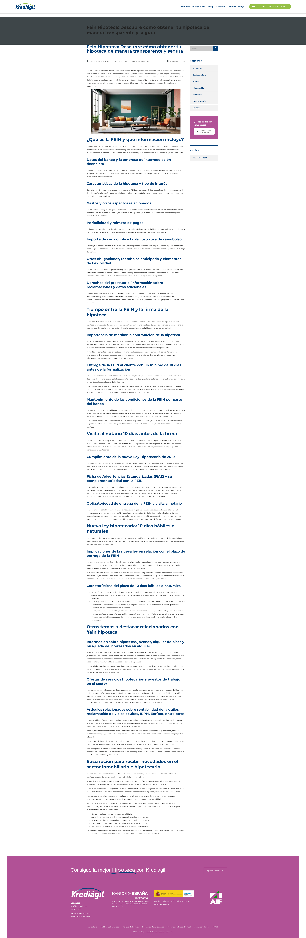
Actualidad (197, 68)
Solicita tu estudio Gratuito (272, 6)
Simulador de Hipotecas (193, 6)
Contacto (220, 6)
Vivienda (196, 108)
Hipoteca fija (198, 88)
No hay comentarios (177, 61)
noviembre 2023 (200, 158)
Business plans (199, 75)
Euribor (196, 81)
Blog (210, 6)
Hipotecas (197, 95)
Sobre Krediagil (236, 6)
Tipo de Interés (199, 101)
